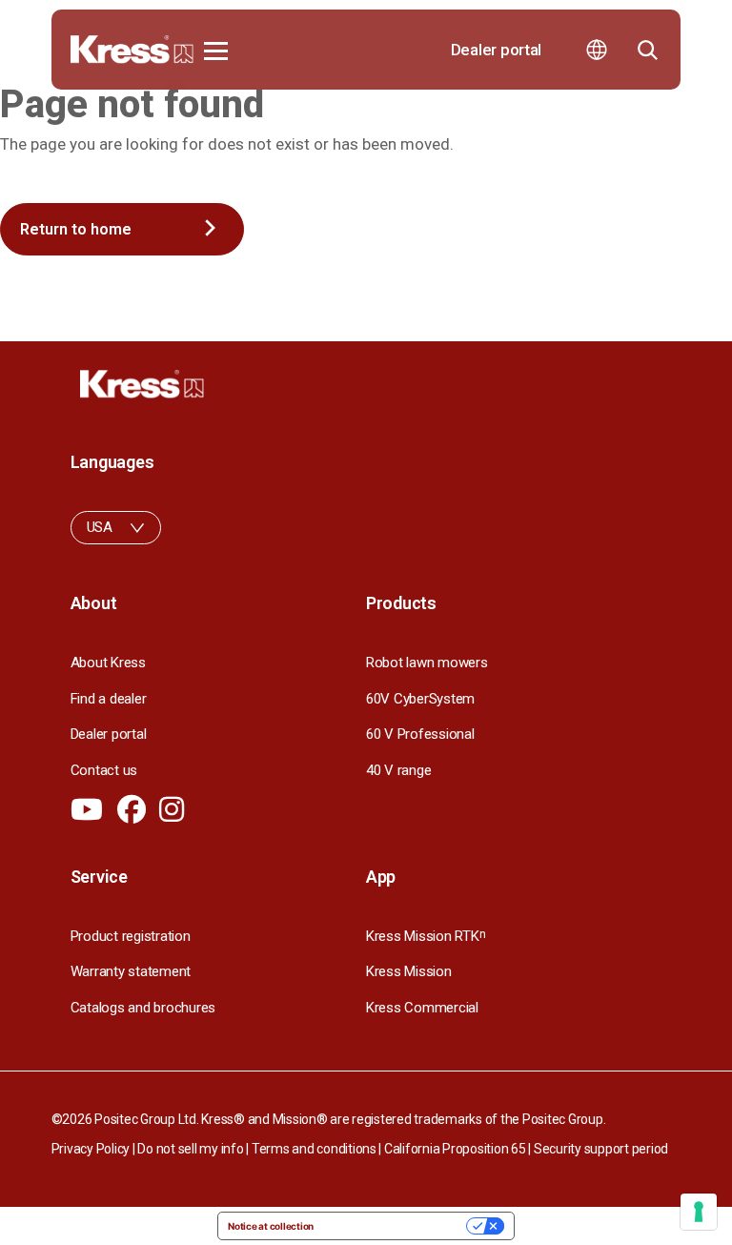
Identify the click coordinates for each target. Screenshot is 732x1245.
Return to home (76, 229)
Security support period (601, 1148)
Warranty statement (131, 971)
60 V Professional (420, 734)
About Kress (108, 662)
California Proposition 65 (455, 1148)
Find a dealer (109, 698)
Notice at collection (271, 1226)
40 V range (398, 770)
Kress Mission (409, 971)
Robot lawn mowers (427, 662)
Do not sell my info (190, 1148)
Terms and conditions (314, 1148)
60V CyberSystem (420, 698)
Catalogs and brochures (143, 1007)
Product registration (131, 936)
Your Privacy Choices (396, 1226)
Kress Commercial (422, 1007)
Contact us (104, 770)
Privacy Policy (90, 1148)
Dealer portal (496, 49)
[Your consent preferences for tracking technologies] (699, 1212)
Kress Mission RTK (425, 936)
